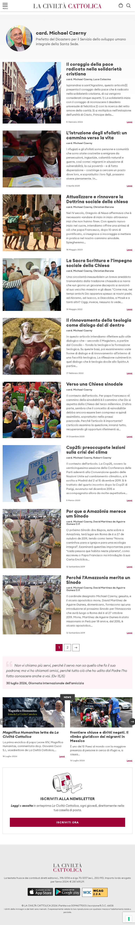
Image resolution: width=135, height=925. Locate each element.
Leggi (129, 122)
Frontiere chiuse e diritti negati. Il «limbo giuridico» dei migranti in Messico (99, 736)
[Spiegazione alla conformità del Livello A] (95, 892)
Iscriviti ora (67, 822)
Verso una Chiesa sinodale (94, 384)
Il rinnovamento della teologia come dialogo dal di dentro (98, 322)
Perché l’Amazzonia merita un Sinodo (98, 580)
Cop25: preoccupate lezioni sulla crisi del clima (95, 450)
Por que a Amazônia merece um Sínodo (96, 513)
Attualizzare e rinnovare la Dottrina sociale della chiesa (97, 199)
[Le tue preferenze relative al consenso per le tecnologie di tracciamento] (129, 919)
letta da (31, 734)
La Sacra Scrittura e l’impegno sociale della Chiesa (99, 263)
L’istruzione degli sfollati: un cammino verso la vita (96, 135)
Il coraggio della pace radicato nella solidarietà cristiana (94, 69)
